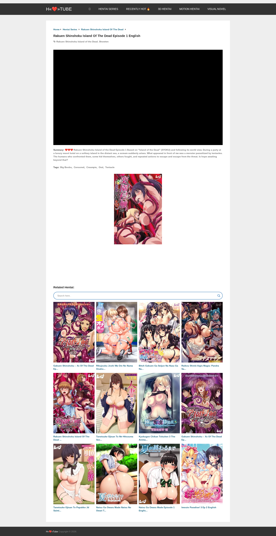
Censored (79, 167)
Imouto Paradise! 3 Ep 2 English (198, 507)
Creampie (91, 167)
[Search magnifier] (219, 295)
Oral (101, 167)
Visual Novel (216, 9)
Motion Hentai (189, 9)
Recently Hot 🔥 (138, 9)
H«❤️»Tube (59, 9)
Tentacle (110, 167)
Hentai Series (108, 9)
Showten (104, 41)
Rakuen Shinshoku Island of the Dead (77, 41)
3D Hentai (164, 9)
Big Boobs (66, 167)
